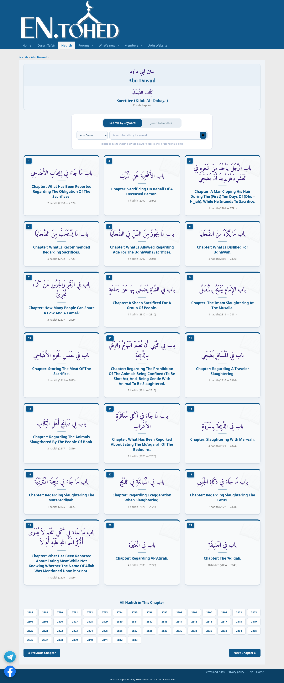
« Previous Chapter (42, 653)
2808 (90, 621)
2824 (90, 631)
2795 (134, 612)
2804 (30, 621)
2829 (164, 631)
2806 (60, 621)
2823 (75, 631)
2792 (90, 612)
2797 (164, 612)
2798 (179, 612)
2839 (75, 640)
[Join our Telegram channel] (10, 657)
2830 (179, 631)
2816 (209, 621)
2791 (75, 612)
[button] (93, 45)
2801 (224, 612)
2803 (254, 612)
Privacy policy (235, 672)
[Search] (203, 135)
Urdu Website (157, 45)
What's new (107, 45)
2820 (30, 631)
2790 (60, 612)
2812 (149, 621)
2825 (105, 631)
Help (250, 672)
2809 (105, 621)
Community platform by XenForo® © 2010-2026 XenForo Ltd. (142, 679)
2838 (60, 640)
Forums (83, 45)
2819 (254, 621)
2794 (119, 612)
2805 (45, 621)
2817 (224, 621)
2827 (134, 631)
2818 (239, 621)
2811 (134, 621)
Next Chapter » (245, 653)
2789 (45, 612)
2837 (45, 640)
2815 (194, 621)
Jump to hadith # (161, 123)
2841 (105, 640)
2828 (149, 631)
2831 (194, 631)
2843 (134, 640)
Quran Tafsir (46, 45)
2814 (179, 621)
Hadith (66, 45)
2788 (30, 612)
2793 (105, 612)
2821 (45, 631)
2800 (209, 612)
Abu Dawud (39, 57)
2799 (194, 612)
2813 (164, 621)
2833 (224, 631)
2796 (149, 612)
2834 (239, 631)
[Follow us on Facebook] (10, 671)
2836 (30, 640)
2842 (119, 640)
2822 (60, 631)
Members (131, 45)
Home (26, 45)
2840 (90, 640)
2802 (239, 612)
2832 (209, 631)
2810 (119, 621)
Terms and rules (215, 672)
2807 (75, 621)
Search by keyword (123, 123)
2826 (119, 631)
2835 (254, 631)
